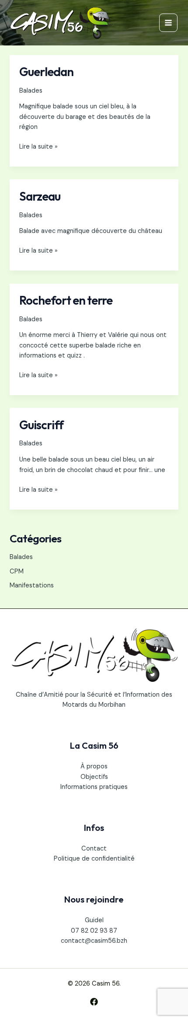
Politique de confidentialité (94, 858)
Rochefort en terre (65, 300)
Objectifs (94, 777)
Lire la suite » (38, 146)
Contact (94, 848)
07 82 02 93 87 (94, 931)
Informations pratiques (94, 787)
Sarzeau (39, 196)
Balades (30, 91)
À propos (94, 766)
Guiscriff (41, 424)
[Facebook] (94, 1002)
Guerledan (46, 71)
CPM (17, 571)
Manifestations (32, 585)
